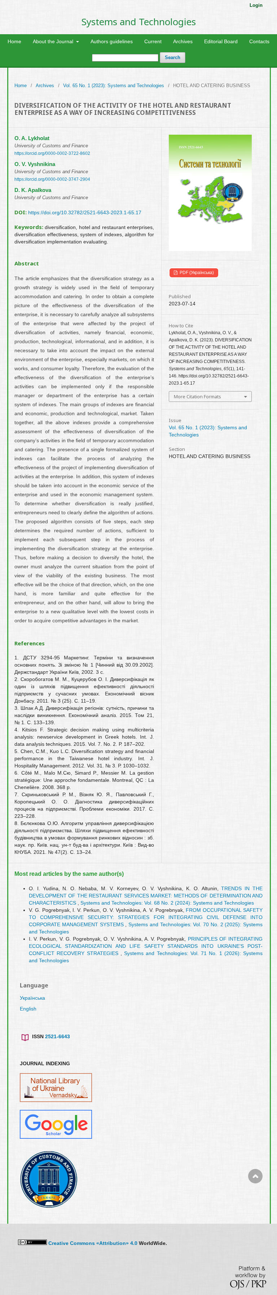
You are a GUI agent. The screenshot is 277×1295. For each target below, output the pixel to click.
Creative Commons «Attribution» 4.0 (92, 1243)
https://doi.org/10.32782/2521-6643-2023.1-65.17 (84, 212)
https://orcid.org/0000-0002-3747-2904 (52, 179)
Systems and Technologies (139, 21)
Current (153, 41)
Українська (32, 998)
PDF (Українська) (196, 272)
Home (14, 41)
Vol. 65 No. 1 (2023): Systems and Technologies (113, 85)
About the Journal (54, 41)
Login (256, 5)
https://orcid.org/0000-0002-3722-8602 (52, 153)
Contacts (259, 41)
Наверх (255, 1205)
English (28, 1009)
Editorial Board (221, 41)
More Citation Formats (197, 396)
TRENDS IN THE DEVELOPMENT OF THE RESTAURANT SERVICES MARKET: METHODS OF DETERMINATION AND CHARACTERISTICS (146, 896)
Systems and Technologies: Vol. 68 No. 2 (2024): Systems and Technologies (167, 903)
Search (172, 57)
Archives (183, 41)
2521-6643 (57, 1036)
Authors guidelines (112, 41)
